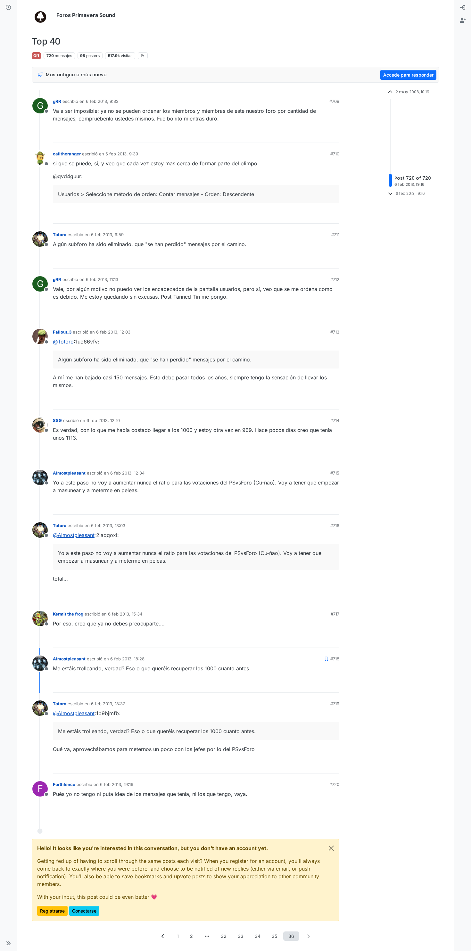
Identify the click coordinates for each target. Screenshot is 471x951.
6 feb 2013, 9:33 (102, 101)
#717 (335, 613)
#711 (335, 234)
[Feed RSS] (143, 55)
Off (36, 55)
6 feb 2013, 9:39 (121, 153)
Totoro (59, 234)
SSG (57, 420)
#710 (334, 153)
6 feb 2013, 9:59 (107, 234)
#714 (334, 420)
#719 (334, 703)
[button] (8, 943)
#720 (334, 784)
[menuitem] (462, 8)
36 (291, 936)
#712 (334, 279)
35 (274, 936)
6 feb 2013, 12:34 (127, 473)
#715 (334, 473)
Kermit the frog (68, 613)
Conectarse (84, 911)
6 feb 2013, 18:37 (108, 703)
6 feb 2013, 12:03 (113, 332)
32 (224, 936)
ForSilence (64, 784)
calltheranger (67, 153)
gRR (57, 101)
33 (241, 936)
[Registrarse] (462, 20)
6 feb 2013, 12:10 (103, 420)
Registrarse (52, 911)
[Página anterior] (163, 936)
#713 (334, 332)
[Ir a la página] (207, 936)
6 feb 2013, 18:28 (127, 658)
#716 (334, 525)
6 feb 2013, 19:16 (116, 784)
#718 (334, 658)
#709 (334, 101)
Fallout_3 (62, 332)
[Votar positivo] (298, 135)
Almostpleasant (69, 473)
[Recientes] (8, 8)
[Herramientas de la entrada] (334, 135)
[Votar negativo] (321, 135)
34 (257, 936)
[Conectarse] (462, 8)
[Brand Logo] (42, 15)
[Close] (331, 848)
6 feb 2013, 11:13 (102, 279)
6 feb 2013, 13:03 (108, 525)
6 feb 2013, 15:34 (125, 613)
